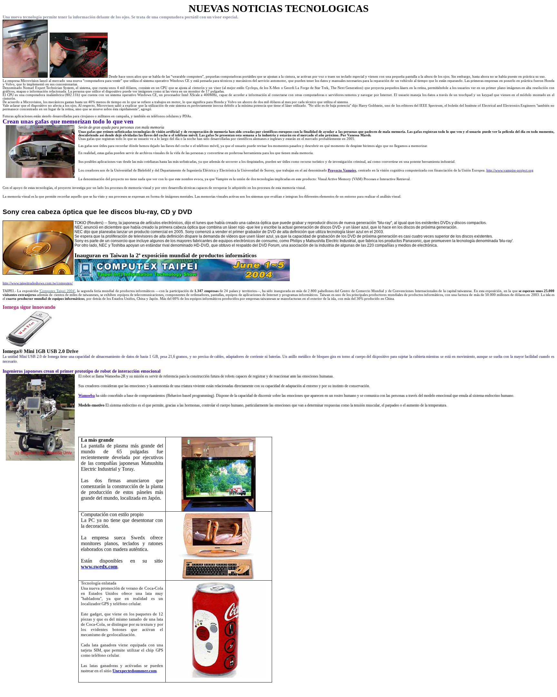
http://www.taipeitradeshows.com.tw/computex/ (38, 283)
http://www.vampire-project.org (509, 170)
